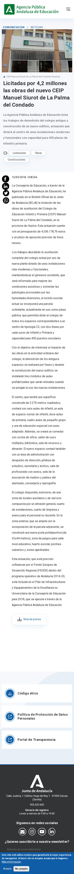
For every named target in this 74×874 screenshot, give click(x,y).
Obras (38, 153)
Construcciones (16, 159)
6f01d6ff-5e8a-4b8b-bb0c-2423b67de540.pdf (29, 619)
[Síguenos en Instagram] (32, 831)
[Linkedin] (6, 186)
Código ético (28, 693)
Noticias (37, 27)
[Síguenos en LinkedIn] (51, 831)
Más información (11, 861)
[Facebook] (6, 178)
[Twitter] (6, 193)
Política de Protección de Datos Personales (43, 716)
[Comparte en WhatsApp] (6, 200)
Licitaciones (19, 153)
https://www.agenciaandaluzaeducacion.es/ (32, 9)
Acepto (7, 868)
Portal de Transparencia (37, 739)
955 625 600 (37, 804)
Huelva (32, 177)
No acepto (21, 868)
